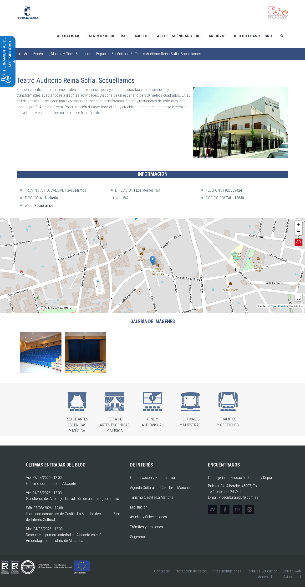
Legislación (138, 507)
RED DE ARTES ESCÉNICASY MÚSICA (77, 425)
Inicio (17, 53)
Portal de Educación (262, 571)
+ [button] (298, 224)
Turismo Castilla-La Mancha (151, 497)
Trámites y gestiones (146, 526)
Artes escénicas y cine (179, 36)
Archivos (218, 36)
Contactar (162, 571)
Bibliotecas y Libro (253, 36)
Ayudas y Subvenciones (148, 516)
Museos (142, 36)
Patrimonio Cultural (107, 36)
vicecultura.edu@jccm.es (238, 497)
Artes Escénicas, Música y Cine (48, 53)
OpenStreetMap (280, 306)
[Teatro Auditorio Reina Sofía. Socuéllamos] (153, 261)
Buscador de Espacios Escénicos (102, 53)
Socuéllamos (43, 205)
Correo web (292, 571)
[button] (240, 122)
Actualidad (68, 36)
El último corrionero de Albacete (51, 483)
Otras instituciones (226, 571)
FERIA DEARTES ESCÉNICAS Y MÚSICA (115, 425)
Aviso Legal (292, 576)
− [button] (298, 232)
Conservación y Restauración (153, 477)
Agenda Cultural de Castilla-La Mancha (160, 487)
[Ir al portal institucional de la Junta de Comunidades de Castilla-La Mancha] (27, 12)
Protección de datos (191, 571)
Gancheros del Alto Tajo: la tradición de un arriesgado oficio (72, 498)
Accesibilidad (268, 576)
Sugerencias (139, 536)
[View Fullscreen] (298, 297)
